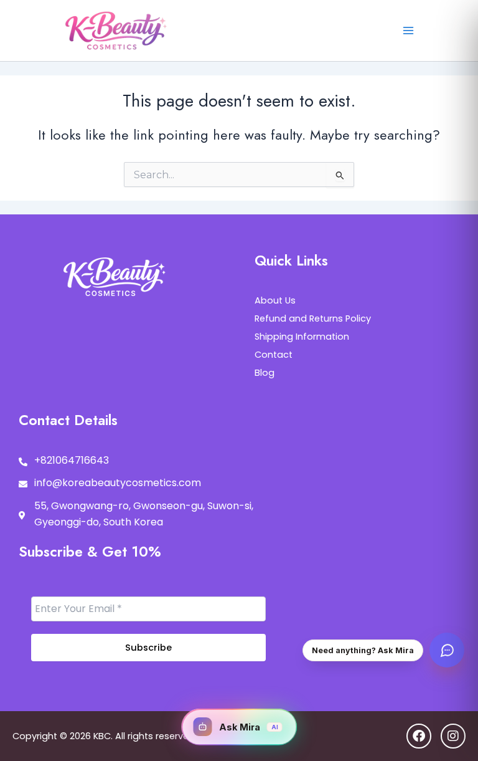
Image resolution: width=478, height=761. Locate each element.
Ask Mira (248, 727)
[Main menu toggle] (407, 30)
